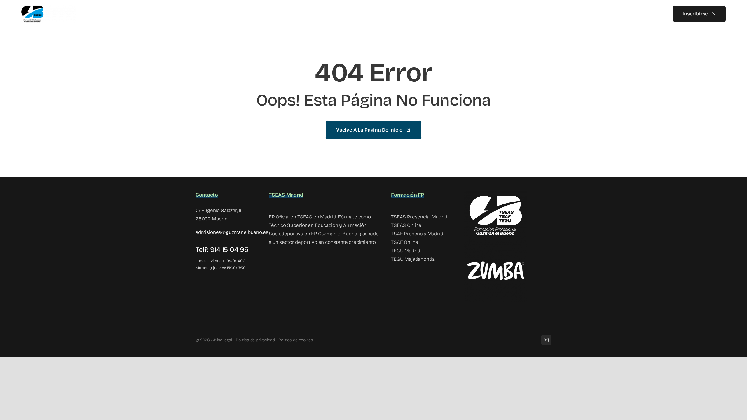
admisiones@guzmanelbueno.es (232, 232)
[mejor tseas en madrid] (48, 7)
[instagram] (546, 340)
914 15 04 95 (229, 250)
